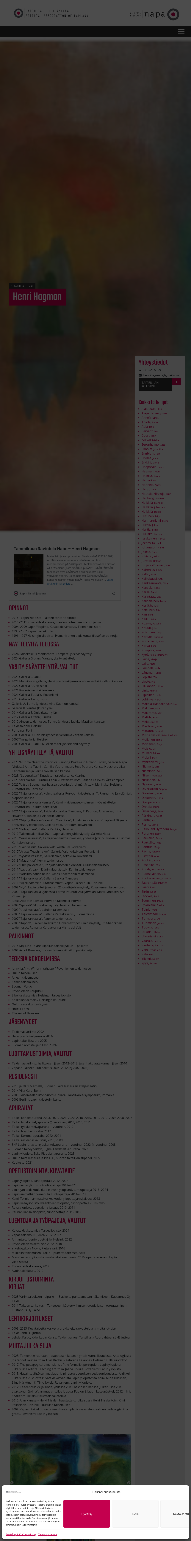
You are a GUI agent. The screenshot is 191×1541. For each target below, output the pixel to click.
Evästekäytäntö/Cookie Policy (21, 1534)
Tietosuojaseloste (47, 1534)
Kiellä (135, 1514)
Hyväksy (86, 1514)
